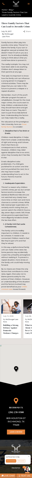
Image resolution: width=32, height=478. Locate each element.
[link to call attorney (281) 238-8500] (3, 4)
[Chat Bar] (16, 475)
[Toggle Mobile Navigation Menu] (29, 4)
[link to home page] (16, 4)
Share (28, 31)
